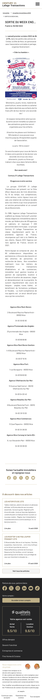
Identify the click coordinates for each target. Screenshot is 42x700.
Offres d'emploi (8, 639)
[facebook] (4, 588)
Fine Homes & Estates (11, 656)
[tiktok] (37, 588)
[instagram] (17, 588)
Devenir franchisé (9, 645)
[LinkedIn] (27, 478)
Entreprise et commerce (12, 651)
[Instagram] (15, 478)
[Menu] (38, 3)
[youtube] (30, 588)
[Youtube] (33, 478)
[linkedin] (24, 588)
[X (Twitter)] (21, 478)
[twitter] (11, 588)
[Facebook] (9, 478)
